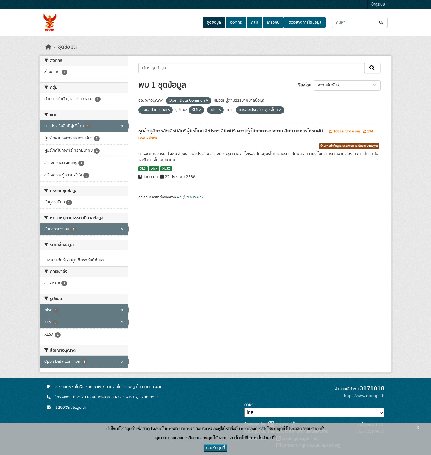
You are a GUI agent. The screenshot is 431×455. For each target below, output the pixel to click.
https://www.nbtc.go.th (364, 396)
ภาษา (249, 405)
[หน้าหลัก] (48, 47)
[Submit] (381, 23)
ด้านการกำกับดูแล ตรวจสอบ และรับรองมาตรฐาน (349, 146)
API (179, 197)
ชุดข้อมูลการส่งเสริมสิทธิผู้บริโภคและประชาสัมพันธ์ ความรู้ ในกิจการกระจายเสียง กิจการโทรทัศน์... (233, 131)
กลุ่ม (254, 22)
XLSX (166, 168)
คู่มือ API (196, 197)
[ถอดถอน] (207, 100)
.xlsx (154, 168)
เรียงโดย (304, 85)
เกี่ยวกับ (273, 22)
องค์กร (236, 22)
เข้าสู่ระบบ (378, 4)
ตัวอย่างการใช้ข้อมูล (305, 22)
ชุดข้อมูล (214, 22)
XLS (143, 168)
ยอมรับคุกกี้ (215, 448)
